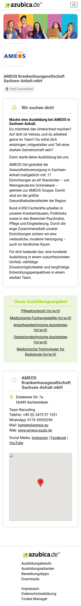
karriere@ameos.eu (33, 425)
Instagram (40, 438)
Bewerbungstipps (35, 574)
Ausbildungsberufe (36, 563)
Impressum (30, 589)
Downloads (30, 579)
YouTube (16, 443)
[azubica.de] (23, 5)
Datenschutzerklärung (38, 594)
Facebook (58, 438)
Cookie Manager (34, 599)
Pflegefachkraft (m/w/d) (40, 311)
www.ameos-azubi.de (35, 430)
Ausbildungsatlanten (37, 568)
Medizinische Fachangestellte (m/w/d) (40, 318)
